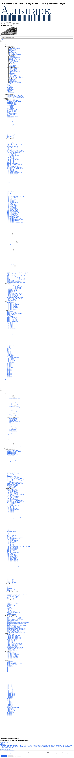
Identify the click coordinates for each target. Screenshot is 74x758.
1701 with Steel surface (11, 261)
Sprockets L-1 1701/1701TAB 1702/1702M (14, 313)
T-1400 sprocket (10, 686)
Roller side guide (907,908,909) (12, 295)
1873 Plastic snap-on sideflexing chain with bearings (16, 279)
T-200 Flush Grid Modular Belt (12, 226)
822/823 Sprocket (10, 316)
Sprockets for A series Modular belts (13, 319)
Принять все (4, 756)
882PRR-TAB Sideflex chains (12, 109)
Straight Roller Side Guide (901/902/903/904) (15, 297)
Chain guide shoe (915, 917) (12, 300)
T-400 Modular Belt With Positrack (13, 220)
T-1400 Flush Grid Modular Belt (12, 209)
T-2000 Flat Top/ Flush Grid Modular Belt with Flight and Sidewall (18, 196)
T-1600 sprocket (10, 335)
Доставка (4, 734)
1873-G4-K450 (9, 271)
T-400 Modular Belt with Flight (12, 140)
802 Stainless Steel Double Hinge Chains (14, 597)
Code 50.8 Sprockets (10, 355)
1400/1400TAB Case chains (12, 253)
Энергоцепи (9, 91)
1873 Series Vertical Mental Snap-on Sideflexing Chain (16, 275)
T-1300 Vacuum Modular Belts (12, 210)
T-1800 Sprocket (10, 332)
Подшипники (11, 62)
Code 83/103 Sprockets (11, 360)
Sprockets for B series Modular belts (13, 318)
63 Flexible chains (10, 107)
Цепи (10, 72)
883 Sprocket (9, 315)
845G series (9, 274)
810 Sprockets (9, 376)
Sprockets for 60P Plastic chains (12, 317)
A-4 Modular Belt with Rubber (12, 178)
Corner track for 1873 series (11, 308)
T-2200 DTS (9, 193)
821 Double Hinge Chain (11, 136)
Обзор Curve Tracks (10, 302)
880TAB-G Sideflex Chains (12, 119)
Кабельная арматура (13, 52)
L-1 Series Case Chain (11, 259)
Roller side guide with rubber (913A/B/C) (14, 288)
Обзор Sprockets (10, 311)
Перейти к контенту (4, 0)
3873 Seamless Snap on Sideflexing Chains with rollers (16, 278)
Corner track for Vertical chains (12, 307)
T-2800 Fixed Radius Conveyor (12, 171)
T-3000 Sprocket (10, 323)
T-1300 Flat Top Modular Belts (12, 211)
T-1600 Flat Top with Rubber (12, 174)
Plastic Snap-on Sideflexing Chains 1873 (14, 280)
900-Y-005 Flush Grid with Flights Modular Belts (15, 151)
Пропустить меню (3, 39)
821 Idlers (8, 368)
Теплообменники (10, 87)
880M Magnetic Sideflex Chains (12, 134)
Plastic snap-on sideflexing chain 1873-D (14, 268)
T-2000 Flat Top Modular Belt (12, 199)
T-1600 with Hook (10, 203)
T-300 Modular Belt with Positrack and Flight (15, 222)
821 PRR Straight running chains (12, 110)
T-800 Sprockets (10, 342)
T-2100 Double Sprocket (11, 329)
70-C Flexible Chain (10, 117)
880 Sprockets (9, 365)
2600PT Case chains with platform (13, 603)
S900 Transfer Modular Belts (12, 185)
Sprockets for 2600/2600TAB (12, 314)
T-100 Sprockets (10, 347)
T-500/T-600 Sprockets (11, 343)
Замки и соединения (13, 69)
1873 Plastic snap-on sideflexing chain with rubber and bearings (18, 272)
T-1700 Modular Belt (10, 156)
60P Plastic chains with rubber (12, 589)
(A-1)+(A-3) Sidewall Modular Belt (13, 155)
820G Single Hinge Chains (11, 111)
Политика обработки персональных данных (15, 96)
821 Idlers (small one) (10, 367)
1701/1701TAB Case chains (12, 258)
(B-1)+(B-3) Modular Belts (11, 531)
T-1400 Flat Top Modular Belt (12, 208)
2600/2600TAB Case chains (12, 604)
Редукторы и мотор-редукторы (14, 57)
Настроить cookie (18, 756)
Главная (4, 392)
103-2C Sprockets (10, 356)
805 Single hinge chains (11, 137)
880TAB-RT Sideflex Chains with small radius (15, 133)
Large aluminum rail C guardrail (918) (13, 285)
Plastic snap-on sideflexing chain (12, 270)
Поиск (13, 37)
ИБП (10, 64)
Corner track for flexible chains (12, 306)
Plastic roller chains (10, 236)
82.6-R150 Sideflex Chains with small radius (14, 132)
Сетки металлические (13, 75)
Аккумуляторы (12, 66)
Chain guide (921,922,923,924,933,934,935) (14, 298)
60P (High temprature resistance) (12, 237)
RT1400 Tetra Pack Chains (11, 605)
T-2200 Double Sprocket (11, 328)
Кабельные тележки (12, 79)
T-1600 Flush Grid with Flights (12, 173)
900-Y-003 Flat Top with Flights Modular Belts (15, 150)
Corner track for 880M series (12, 309)
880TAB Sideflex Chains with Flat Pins (14, 120)
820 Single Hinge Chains (11, 121)
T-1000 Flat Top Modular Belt (12, 213)
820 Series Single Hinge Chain (12, 104)
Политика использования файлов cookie (14, 95)
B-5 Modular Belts (10, 180)
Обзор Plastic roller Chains (11, 235)
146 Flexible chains (10, 105)
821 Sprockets (9, 369)
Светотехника (11, 51)
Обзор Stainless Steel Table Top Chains (14, 243)
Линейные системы (12, 58)
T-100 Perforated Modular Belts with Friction (14, 164)
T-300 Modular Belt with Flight (12, 224)
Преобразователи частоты (14, 56)
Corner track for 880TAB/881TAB (13, 304)
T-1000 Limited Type (10, 157)
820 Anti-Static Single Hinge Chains (13, 127)
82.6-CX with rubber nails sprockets (13, 357)
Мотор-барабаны (12, 73)
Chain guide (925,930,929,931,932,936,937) (14, 293)
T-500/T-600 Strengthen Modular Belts (13, 163)
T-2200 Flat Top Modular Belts (12, 149)
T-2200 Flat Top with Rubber (12, 158)
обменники (2, 744)
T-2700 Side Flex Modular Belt (12, 147)
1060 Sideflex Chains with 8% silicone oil (14, 101)
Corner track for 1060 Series (12, 305)
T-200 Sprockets (10, 346)
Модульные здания (10, 89)
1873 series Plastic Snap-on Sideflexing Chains (15, 269)
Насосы (8, 85)
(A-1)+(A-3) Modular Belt (11, 154)
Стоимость (5, 735)
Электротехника (8, 380)
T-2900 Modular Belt (10, 189)
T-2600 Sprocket (10, 325)
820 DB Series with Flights (11, 122)
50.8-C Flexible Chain (11, 114)
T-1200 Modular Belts (11, 228)
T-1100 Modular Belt (10, 229)
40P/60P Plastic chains (11, 590)
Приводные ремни (12, 74)
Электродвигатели (12, 60)
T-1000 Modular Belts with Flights (13, 159)
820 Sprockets (9, 373)
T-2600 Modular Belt (10, 148)
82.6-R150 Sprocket (10, 362)
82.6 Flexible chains (10, 131)
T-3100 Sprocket (10, 322)
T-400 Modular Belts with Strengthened (14, 176)
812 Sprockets (9, 352)
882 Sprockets (9, 363)
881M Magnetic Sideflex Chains (12, 244)
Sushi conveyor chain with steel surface (13, 262)
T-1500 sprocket (10, 685)
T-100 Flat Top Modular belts (12, 582)
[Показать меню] (0, 40)
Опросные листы (6, 733)
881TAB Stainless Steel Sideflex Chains (14, 595)
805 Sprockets (9, 378)
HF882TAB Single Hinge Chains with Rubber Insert (16, 128)
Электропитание (8, 381)
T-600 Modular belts (10, 580)
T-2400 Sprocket (10, 327)
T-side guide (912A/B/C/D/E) (12, 289)
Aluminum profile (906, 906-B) (12, 296)
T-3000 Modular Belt (10, 170)
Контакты (4, 736)
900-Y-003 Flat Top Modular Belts (13, 146)
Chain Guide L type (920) (11, 299)
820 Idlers (8, 371)
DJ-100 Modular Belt (10, 532)
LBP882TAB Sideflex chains (12, 113)
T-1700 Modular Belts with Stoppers (13, 202)
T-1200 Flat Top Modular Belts (12, 143)
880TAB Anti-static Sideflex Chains (13, 476)
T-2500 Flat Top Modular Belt (12, 191)
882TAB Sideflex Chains (11, 102)
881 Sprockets (9, 348)
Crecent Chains (9, 257)
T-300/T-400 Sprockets (11, 344)
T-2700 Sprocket (10, 324)
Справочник (7, 93)
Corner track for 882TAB (11, 303)
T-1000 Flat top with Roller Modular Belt (14, 212)
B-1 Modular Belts (10, 184)
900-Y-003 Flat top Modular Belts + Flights (14, 167)
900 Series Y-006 (10, 186)
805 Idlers (8, 377)
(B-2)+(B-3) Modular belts (11, 153)
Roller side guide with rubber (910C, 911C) (14, 286)
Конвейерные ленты (13, 68)
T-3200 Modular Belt (10, 161)
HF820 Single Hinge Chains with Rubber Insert (15, 130)
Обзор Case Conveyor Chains (12, 251)
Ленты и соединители (9, 383)
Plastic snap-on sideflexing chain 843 (13, 277)
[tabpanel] (37, 738)
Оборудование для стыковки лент (15, 76)
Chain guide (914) (10, 292)
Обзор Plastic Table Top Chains (12, 100)
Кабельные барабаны (13, 81)
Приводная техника (8, 379)
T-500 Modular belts (10, 581)
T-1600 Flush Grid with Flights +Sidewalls (14, 172)
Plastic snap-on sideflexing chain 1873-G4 (14, 281)
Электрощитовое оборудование (15, 54)
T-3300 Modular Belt (10, 162)
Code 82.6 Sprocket (10, 358)
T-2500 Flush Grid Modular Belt (12, 190)
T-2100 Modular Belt (10, 194)
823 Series (9, 475)
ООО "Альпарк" (8, 45)
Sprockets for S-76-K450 (11, 312)
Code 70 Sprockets (10, 354)
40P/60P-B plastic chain (11, 588)
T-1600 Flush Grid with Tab (12, 141)
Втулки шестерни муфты (13, 61)
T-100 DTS (9, 165)
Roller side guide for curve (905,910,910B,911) (15, 294)
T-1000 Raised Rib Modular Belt (12, 142)
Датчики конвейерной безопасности (16, 77)
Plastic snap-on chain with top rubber (13, 276)
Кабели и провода (12, 49)
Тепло (1, 743)
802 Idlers (8, 349)
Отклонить (11, 756)
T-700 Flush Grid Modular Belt (12, 214)
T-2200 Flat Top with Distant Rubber (13, 152)
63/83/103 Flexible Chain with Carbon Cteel (14, 118)
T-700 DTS (9, 175)
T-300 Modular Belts (10, 225)
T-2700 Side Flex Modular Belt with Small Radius (15, 144)
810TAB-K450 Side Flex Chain (12, 116)
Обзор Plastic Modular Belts (12, 139)
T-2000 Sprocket (10, 330)
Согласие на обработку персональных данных (15, 97)
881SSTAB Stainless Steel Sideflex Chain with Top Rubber (17, 245)
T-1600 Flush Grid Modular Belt (12, 206)
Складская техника (10, 92)
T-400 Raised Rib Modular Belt (12, 217)
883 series (8, 115)
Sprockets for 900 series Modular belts (13, 321)
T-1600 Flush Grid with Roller (12, 204)
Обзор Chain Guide (10, 284)
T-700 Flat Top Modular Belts (12, 215)
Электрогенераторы (12, 65)
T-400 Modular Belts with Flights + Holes (14, 177)
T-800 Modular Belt (10, 579)
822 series (8, 112)
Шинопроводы (9, 83)
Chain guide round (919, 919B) (12, 290)
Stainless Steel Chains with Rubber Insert (14, 596)
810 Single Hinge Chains (11, 474)
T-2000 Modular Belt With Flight (12, 197)
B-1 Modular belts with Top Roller (13, 179)
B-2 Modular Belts (10, 533)
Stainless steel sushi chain (11, 264)
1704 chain (9, 263)
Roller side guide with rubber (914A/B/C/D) (14, 287)
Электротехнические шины (14, 53)
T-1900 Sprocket (10, 331)
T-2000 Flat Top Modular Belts (12, 198)
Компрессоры (9, 88)
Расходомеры (9, 90)
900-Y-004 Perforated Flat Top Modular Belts (15, 187)
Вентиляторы (9, 86)
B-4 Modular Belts (10, 530)
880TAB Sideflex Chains (11, 103)
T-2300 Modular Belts (11, 192)
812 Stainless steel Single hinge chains (13, 598)
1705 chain (9, 606)
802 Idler (8, 350)
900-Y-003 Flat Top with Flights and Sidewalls (15, 168)
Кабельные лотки (12, 50)
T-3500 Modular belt (10, 160)
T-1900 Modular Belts (11, 200)
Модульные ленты (12, 70)
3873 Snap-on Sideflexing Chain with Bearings (15, 267)
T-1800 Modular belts (10, 201)
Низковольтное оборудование (14, 48)
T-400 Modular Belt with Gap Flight (13, 216)
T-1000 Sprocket (10, 340)
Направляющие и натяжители (14, 71)
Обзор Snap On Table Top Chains (13, 266)
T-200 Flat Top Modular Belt (12, 227)
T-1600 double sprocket (11, 334)
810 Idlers (8, 375)
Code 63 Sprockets (10, 361)
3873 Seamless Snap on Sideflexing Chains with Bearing (16, 273)
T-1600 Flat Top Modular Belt (12, 205)
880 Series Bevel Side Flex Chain (12, 135)
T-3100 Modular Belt (10, 169)
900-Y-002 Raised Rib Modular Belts (13, 188)
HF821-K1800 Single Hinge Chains (13, 124)
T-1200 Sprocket (10, 338)
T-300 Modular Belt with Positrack (13, 223)
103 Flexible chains (10, 108)
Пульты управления (12, 80)
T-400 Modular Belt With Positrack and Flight (15, 219)
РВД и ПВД (9, 84)
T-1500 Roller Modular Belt (12, 207)
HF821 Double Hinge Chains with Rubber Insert (15, 129)
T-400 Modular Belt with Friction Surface (14, 218)
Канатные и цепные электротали (15, 82)
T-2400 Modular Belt (10, 145)
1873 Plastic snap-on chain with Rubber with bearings (16, 282)
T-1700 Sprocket (10, 333)
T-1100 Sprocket (10, 339)
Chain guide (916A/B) (11, 291)
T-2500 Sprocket (10, 326)
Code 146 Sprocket (10, 359)
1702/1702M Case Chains (11, 260)
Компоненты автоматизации (14, 59)
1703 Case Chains (10, 252)
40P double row (9, 587)
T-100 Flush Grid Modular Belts (12, 166)
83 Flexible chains (10, 106)
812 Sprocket (9, 351)
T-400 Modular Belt (10, 221)
